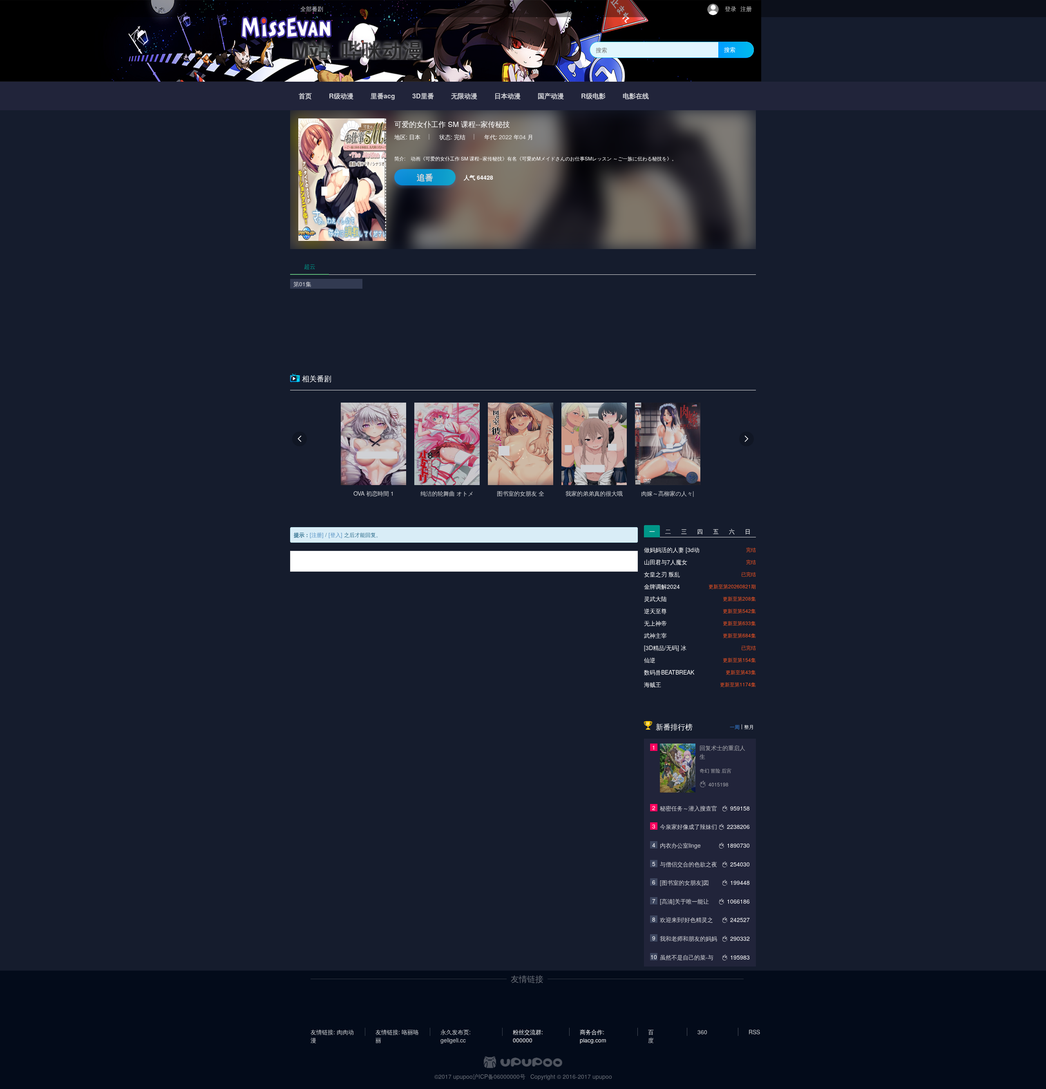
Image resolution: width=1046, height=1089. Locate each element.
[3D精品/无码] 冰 (665, 648)
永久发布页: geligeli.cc (455, 1032)
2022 (505, 137)
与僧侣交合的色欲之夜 (688, 864)
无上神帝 (655, 623)
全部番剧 (311, 8)
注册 (746, 8)
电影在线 (636, 95)
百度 (651, 1032)
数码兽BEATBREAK (669, 672)
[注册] (317, 535)
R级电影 (593, 95)
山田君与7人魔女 (665, 562)
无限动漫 (464, 95)
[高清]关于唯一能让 (684, 901)
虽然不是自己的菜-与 (686, 957)
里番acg (383, 95)
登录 (730, 8)
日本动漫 (507, 95)
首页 (305, 95)
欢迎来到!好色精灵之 (686, 919)
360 (702, 1032)
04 (522, 137)
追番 (425, 177)
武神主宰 (655, 635)
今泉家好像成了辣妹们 (688, 826)
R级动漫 (341, 95)
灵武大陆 (655, 599)
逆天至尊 (655, 611)
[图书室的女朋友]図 (684, 882)
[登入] (335, 535)
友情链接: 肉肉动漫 (332, 1032)
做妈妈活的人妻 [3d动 (672, 550)
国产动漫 (551, 95)
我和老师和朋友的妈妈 (688, 938)
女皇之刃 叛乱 (662, 574)
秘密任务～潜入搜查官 (688, 808)
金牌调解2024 (662, 586)
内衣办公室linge (680, 845)
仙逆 (649, 660)
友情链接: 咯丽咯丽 (397, 1032)
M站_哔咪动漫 (357, 49)
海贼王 (652, 684)
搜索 (729, 49)
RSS (754, 1032)
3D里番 (423, 95)
